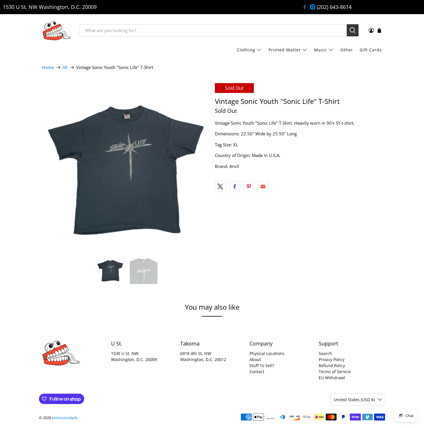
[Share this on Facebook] (234, 186)
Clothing (246, 50)
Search (325, 353)
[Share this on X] (220, 186)
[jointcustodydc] (56, 30)
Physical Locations (266, 353)
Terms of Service (335, 371)
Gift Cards (371, 50)
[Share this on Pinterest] (248, 186)
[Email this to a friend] (263, 186)
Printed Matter (285, 50)
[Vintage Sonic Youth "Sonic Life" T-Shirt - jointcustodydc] (125, 167)
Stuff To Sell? (261, 365)
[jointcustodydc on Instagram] (312, 7)
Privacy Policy (331, 359)
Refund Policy (332, 365)
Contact (256, 371)
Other (346, 50)
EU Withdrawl (332, 377)
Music (320, 50)
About (255, 359)
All (65, 67)
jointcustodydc (65, 417)
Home (48, 67)
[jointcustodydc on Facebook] (304, 7)
